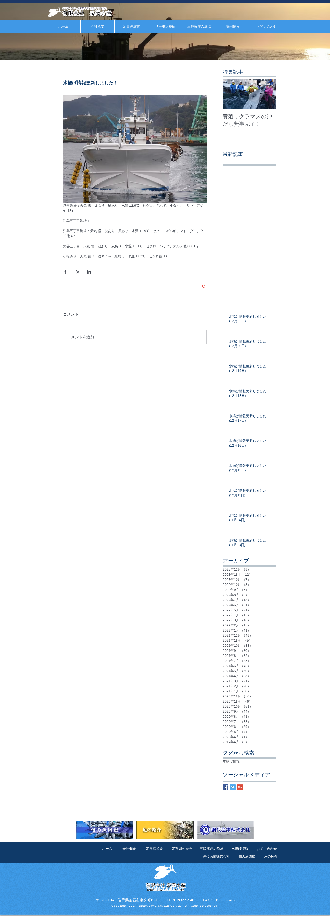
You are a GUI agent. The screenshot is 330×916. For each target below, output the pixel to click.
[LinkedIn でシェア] (89, 272)
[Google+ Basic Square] (240, 787)
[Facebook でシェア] (65, 272)
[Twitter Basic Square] (233, 787)
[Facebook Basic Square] (225, 787)
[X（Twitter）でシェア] (77, 272)
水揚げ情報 (231, 761)
